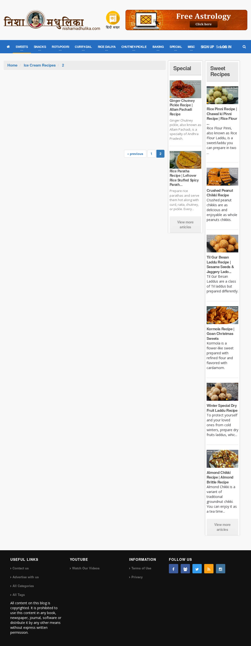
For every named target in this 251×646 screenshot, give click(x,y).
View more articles (185, 224)
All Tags (19, 594)
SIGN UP (207, 46)
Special (182, 68)
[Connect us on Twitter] (197, 568)
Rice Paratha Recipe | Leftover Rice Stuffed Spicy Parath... (184, 177)
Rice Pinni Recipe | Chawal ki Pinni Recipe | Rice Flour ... (222, 116)
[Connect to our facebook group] (185, 568)
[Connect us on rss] (208, 568)
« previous (135, 153)
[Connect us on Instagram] (220, 568)
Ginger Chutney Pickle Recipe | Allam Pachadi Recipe (182, 107)
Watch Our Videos (86, 568)
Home (12, 65)
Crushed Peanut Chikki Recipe (220, 193)
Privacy (137, 577)
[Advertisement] (85, 106)
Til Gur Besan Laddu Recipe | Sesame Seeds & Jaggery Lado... (220, 264)
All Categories (23, 585)
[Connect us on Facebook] (173, 568)
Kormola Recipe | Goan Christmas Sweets (220, 333)
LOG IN (225, 46)
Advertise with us (26, 577)
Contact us (21, 568)
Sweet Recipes (220, 71)
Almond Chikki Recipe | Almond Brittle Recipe (220, 477)
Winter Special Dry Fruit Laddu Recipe (222, 408)
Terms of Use (141, 568)
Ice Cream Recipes (40, 65)
